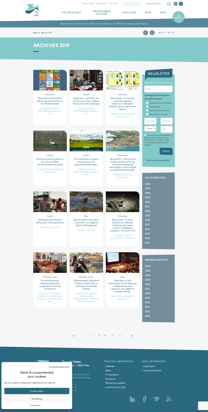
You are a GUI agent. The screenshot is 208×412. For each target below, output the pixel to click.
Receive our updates (116, 383)
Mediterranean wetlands (101, 12)
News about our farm (158, 114)
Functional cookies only (59, 366)
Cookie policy (35, 405)
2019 (147, 215)
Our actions (129, 12)
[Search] (168, 4)
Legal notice (149, 366)
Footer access (112, 4)
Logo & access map (115, 387)
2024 (148, 193)
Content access (101, 4)
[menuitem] (168, 4)
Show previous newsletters (158, 160)
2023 (147, 197)
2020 (147, 211)
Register (166, 151)
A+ (153, 33)
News (163, 12)
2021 (147, 206)
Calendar (110, 366)
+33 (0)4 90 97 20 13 (79, 374)
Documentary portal (153, 4)
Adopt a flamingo (133, 4)
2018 (147, 220)
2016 (147, 229)
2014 (147, 238)
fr (176, 4)
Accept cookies (36, 391)
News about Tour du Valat (160, 103)
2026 (147, 184)
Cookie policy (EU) (152, 370)
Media (148, 12)
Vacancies (111, 379)
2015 (147, 233)
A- (146, 33)
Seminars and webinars (159, 110)
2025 (147, 188)
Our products (178, 17)
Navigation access (88, 4)
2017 (147, 224)
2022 (147, 202)
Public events (155, 107)
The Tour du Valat (72, 12)
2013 (147, 242)
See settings (37, 399)
